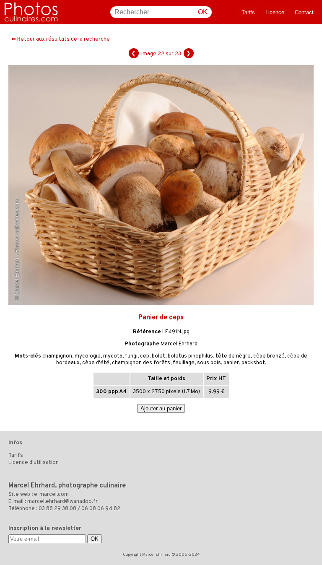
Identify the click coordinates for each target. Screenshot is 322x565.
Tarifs (248, 12)
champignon (57, 356)
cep (144, 356)
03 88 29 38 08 (57, 508)
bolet (158, 356)
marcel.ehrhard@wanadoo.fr (62, 501)
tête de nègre (233, 356)
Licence (274, 12)
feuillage (184, 363)
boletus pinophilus (190, 356)
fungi (131, 356)
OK (203, 12)
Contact (304, 12)
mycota (112, 356)
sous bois (209, 363)
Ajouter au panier (161, 408)
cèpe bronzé (269, 356)
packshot (253, 363)
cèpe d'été (95, 363)
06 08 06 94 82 (100, 508)
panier (231, 363)
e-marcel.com (51, 494)
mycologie (88, 356)
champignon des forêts (141, 363)
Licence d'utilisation (33, 462)
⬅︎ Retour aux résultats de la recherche (60, 39)
